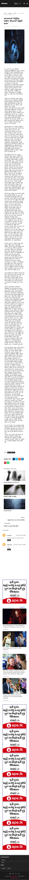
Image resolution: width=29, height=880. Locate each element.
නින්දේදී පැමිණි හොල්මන (10, 496)
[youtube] (18, 873)
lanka (14, 13)
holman (10, 13)
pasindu (9, 535)
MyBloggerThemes (14, 878)
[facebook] (10, 873)
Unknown (9, 544)
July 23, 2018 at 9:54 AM (21, 535)
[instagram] (16, 873)
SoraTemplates (13, 876)
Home (5, 13)
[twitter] (13, 873)
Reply (9, 540)
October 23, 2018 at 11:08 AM (20, 544)
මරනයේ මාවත (7, 510)
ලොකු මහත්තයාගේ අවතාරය (11, 482)
